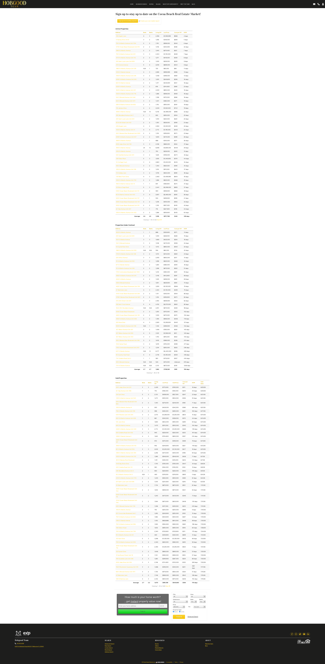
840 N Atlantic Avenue (123, 83)
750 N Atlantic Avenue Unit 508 (126, 524)
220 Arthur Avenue (122, 257)
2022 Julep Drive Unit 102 (123, 144)
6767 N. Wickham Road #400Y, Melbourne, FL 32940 (29, 646)
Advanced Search (193, 616)
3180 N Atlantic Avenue (123, 50)
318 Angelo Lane (121, 36)
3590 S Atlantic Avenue (123, 112)
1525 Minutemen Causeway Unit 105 (127, 567)
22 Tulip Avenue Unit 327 (123, 209)
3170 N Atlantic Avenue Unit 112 (126, 58)
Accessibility (169, 662)
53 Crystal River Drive (122, 247)
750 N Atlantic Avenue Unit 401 (126, 54)
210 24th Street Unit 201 (123, 301)
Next (158, 220)
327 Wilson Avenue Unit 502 (124, 333)
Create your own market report (149, 21)
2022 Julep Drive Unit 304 (124, 562)
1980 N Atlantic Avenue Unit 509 (126, 250)
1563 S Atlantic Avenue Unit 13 (125, 184)
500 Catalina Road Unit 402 (124, 432)
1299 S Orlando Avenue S (123, 436)
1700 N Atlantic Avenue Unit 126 (126, 254)
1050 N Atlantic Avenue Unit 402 (126, 212)
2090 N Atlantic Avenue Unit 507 (126, 137)
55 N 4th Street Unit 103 (123, 122)
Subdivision (176, 599)
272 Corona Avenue (122, 65)
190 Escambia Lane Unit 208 (124, 558)
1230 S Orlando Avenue (123, 72)
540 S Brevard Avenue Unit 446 (125, 97)
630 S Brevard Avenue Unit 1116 (125, 506)
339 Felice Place (121, 158)
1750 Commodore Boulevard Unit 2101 (127, 347)
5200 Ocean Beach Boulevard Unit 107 (127, 198)
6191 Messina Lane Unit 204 (124, 414)
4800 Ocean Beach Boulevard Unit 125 (128, 315)
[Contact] (320, 649)
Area (192, 594)
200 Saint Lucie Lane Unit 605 (125, 236)
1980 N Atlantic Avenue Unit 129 (126, 68)
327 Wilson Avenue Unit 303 (124, 337)
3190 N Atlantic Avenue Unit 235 (126, 76)
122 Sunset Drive (121, 551)
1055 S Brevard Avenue (123, 283)
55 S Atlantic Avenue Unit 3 (124, 474)
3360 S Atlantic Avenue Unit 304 (126, 453)
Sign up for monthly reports (128, 21)
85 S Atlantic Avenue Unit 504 (125, 449)
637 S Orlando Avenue (123, 351)
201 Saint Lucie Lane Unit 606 (125, 481)
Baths (201, 599)
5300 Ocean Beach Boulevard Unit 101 (127, 191)
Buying (157, 643)
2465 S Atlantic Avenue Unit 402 (126, 429)
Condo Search (109, 648)
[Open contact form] (314, 4)
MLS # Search (108, 650)
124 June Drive (120, 422)
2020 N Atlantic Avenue (123, 86)
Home (176, 612)
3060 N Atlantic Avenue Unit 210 (126, 275)
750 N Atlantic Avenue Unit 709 (126, 531)
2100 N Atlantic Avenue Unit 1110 (126, 478)
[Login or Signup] (323, 4)
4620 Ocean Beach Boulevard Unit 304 (128, 286)
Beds (192, 599)
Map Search (108, 645)
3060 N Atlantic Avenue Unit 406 (126, 319)
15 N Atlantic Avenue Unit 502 (125, 261)
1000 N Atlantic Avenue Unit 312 (126, 456)
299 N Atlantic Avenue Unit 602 (126, 104)
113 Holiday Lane (121, 173)
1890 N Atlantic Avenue (123, 140)
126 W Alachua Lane (122, 579)
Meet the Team (209, 643)
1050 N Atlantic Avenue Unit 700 (126, 180)
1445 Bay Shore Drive (122, 463)
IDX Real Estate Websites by (148, 662)
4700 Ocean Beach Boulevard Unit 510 (128, 47)
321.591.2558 (20, 643)
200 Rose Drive (120, 322)
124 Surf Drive (120, 394)
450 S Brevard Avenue (122, 166)
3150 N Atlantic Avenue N (124, 407)
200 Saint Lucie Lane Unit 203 (125, 119)
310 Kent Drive (120, 538)
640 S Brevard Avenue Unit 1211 (125, 101)
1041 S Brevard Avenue (123, 243)
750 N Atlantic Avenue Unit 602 (126, 517)
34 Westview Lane (121, 485)
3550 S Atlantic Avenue (123, 148)
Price (174, 604)
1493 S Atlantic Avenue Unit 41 (125, 130)
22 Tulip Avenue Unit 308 (123, 391)
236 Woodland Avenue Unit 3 (125, 471)
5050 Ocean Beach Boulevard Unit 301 (127, 205)
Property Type (177, 610)
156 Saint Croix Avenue (123, 304)
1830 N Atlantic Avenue (123, 232)
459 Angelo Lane (121, 126)
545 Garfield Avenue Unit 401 (125, 155)
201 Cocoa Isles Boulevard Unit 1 (126, 513)
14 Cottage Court (121, 162)
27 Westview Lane (121, 290)
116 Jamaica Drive (121, 108)
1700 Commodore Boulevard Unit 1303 (128, 272)
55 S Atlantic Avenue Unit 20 (125, 535)
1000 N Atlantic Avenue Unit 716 (126, 94)
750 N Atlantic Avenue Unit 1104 (126, 43)
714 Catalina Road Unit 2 (123, 358)
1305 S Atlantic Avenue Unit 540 (126, 398)
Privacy (181, 662)
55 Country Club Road (122, 355)
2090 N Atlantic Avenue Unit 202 (126, 79)
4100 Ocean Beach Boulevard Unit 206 (128, 293)
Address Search (109, 652)
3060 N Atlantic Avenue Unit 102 (126, 445)
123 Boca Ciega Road (122, 187)
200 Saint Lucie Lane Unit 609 (125, 61)
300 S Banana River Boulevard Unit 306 (128, 340)
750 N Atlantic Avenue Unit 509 (126, 542)
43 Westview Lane (121, 575)
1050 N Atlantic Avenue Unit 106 (126, 169)
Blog (206, 645)
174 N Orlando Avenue (123, 365)
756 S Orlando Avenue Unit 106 (125, 411)
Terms (176, 662)
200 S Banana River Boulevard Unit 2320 (128, 133)
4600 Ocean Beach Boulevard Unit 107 (128, 202)
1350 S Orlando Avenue (123, 520)
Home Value (158, 650)
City (174, 594)
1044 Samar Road (121, 344)
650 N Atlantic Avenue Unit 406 (126, 418)
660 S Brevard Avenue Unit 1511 (125, 572)
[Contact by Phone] (319, 4)
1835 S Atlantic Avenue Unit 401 (126, 90)
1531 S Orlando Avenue (123, 239)
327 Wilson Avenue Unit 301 (124, 329)
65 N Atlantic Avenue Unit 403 (125, 194)
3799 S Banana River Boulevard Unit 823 (128, 297)
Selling (157, 645)
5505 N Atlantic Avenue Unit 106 (126, 326)
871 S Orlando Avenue (122, 265)
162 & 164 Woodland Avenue (124, 308)
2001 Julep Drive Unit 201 (123, 387)
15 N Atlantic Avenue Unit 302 (125, 268)
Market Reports (159, 648)
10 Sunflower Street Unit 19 (124, 555)
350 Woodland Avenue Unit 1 (125, 115)
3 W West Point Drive (122, 176)
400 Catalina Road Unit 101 (124, 467)
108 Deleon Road (121, 528)
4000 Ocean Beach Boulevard (125, 311)
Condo (182, 612)
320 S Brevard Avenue (122, 362)
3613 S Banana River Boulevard (125, 460)
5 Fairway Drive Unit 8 (122, 40)
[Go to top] (320, 653)
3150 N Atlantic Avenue (123, 151)
